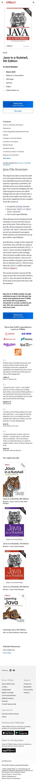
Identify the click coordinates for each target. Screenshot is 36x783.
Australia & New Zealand (10, 714)
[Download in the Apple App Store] (8, 734)
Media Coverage (7, 693)
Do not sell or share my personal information (15, 765)
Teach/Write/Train (8, 684)
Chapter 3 (13, 268)
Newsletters (28, 687)
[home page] (11, 2)
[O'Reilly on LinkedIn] (10, 670)
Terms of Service (7, 774)
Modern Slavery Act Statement (11, 778)
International (7, 710)
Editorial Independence (9, 776)
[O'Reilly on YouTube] (14, 670)
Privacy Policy (28, 690)
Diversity (5, 701)
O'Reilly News (6, 690)
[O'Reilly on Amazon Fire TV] (9, 752)
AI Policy (26, 693)
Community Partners (9, 695)
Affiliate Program (8, 698)
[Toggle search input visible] (33, 2)
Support (27, 680)
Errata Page (7, 653)
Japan (4, 717)
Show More (7, 158)
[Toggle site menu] (2, 2)
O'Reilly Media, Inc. (12, 90)
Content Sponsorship (9, 704)
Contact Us (27, 684)
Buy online (18, 111)
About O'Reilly (7, 680)
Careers (4, 687)
